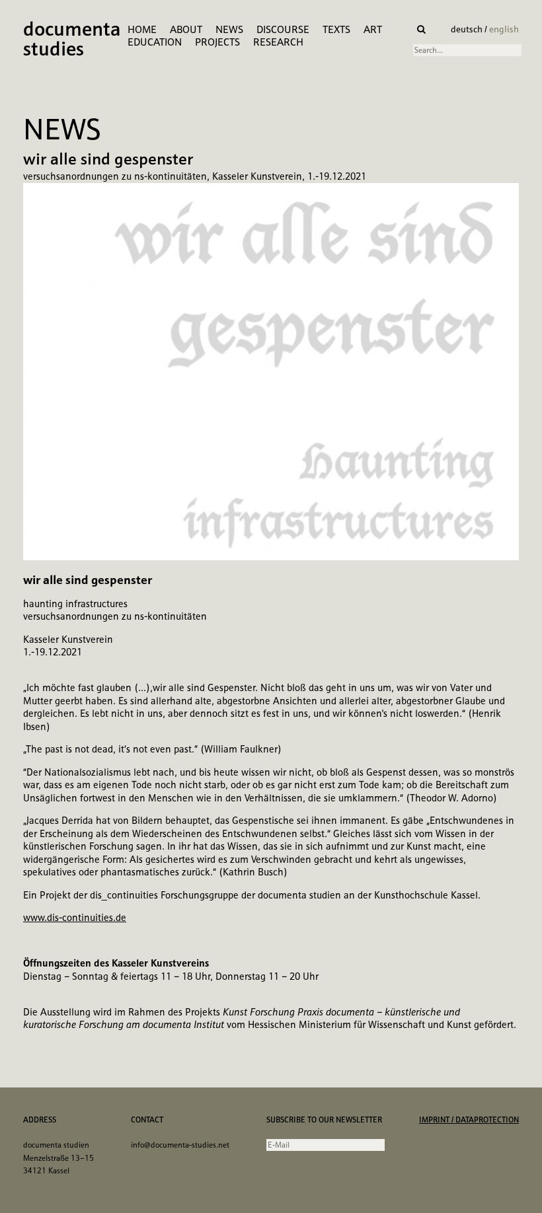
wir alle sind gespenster (108, 159)
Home (142, 29)
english (504, 29)
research (278, 42)
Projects (217, 42)
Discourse (282, 29)
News (229, 29)
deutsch (467, 29)
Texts (336, 29)
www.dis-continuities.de (74, 917)
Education (155, 42)
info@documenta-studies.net (180, 1145)
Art (373, 29)
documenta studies (72, 40)
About (186, 29)
